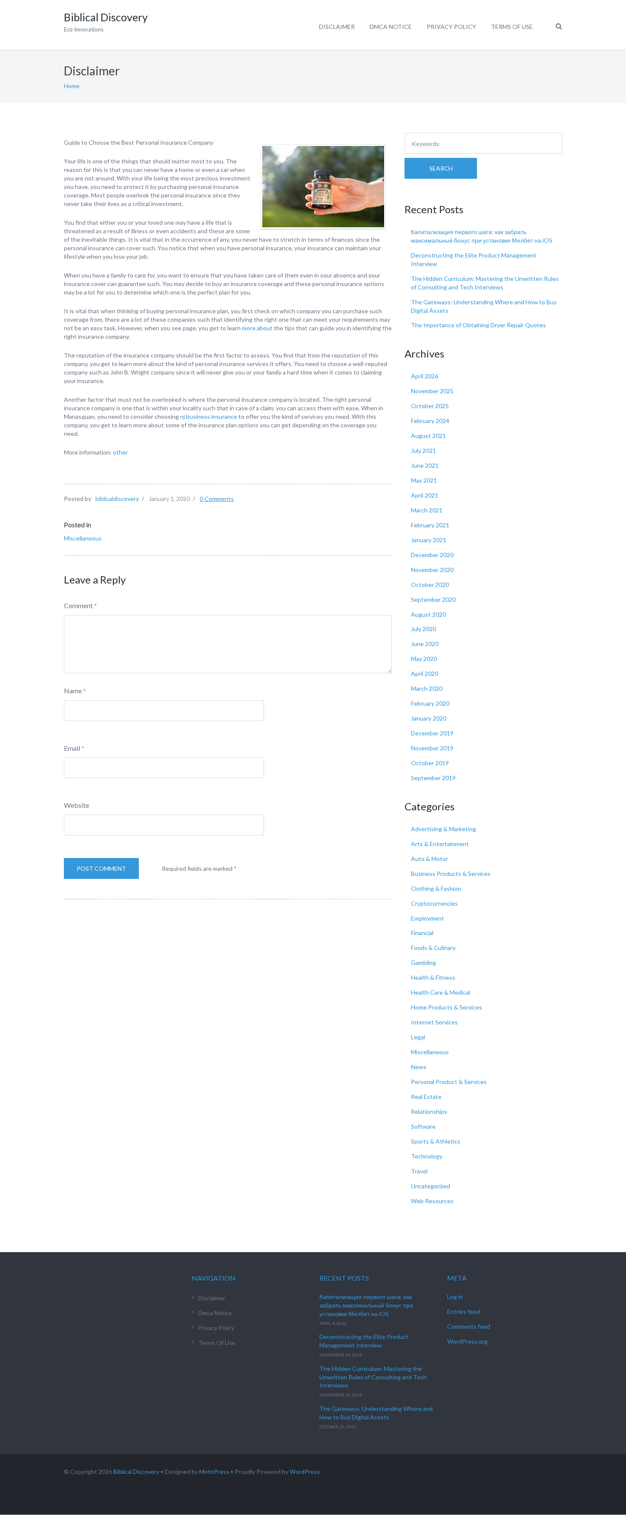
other (120, 452)
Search (441, 168)
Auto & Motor (429, 858)
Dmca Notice (391, 26)
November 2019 (432, 748)
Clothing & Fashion (436, 888)
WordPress (305, 1471)
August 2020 (428, 614)
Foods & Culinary (433, 947)
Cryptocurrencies (434, 903)
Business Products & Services (451, 873)
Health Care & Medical (440, 992)
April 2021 (424, 495)
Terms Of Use (512, 26)
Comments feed (468, 1326)
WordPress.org (467, 1341)
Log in (455, 1296)
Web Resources (432, 1200)
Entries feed (463, 1311)
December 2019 (432, 733)
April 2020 (424, 673)
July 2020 (423, 628)
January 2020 (428, 718)
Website (76, 805)
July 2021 (423, 450)
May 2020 (424, 658)
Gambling (423, 962)
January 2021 (428, 539)
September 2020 (433, 599)
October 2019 (430, 763)
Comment (78, 605)
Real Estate (426, 1096)
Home (72, 85)
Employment (427, 918)
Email (72, 748)
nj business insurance (208, 416)
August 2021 (428, 435)
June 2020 (425, 643)
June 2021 (425, 465)
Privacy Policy (451, 26)
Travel (419, 1171)
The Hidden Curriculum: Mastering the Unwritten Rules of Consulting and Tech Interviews (373, 1377)
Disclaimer (337, 26)
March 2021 (426, 510)
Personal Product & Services (449, 1081)
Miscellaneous (83, 538)
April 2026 (424, 376)
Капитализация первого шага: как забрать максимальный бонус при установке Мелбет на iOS (366, 1305)
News (418, 1066)
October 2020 (430, 584)
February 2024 (430, 420)
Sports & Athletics (435, 1141)
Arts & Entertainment (440, 843)
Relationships (429, 1111)
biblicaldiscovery (117, 498)
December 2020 (432, 554)
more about (257, 328)
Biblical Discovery (136, 1471)
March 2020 (426, 688)
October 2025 (430, 405)
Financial (422, 932)
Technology (426, 1156)
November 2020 (432, 569)
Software (423, 1126)
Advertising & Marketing (443, 828)
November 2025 (432, 391)
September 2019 (433, 777)
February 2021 (430, 525)
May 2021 (424, 480)
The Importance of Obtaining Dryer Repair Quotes (478, 325)
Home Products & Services (446, 1007)
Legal (418, 1037)
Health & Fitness (433, 977)
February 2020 (430, 703)
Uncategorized (430, 1186)
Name (73, 690)
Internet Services (434, 1022)
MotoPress (214, 1471)
